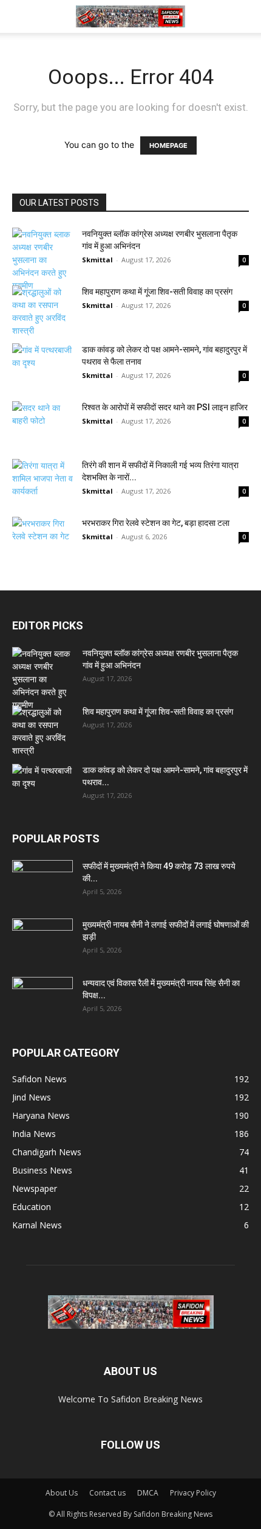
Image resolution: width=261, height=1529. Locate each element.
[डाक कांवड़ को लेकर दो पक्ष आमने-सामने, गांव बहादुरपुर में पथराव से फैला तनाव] (42, 364)
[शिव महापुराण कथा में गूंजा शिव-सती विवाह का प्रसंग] (42, 311)
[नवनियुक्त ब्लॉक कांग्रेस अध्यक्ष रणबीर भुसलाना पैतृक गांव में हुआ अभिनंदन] (42, 260)
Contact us (107, 1493)
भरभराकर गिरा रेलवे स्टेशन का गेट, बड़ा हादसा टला (155, 523)
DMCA (147, 1493)
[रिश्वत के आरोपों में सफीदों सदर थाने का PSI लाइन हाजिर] (42, 428)
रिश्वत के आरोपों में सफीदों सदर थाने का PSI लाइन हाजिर (165, 407)
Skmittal (97, 259)
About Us (62, 1493)
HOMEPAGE (168, 145)
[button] (20, 16)
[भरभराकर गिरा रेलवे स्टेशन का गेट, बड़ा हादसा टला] (42, 538)
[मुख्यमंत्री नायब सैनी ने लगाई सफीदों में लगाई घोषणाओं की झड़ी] (42, 939)
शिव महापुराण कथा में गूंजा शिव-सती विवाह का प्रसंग (157, 291)
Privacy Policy (193, 1493)
